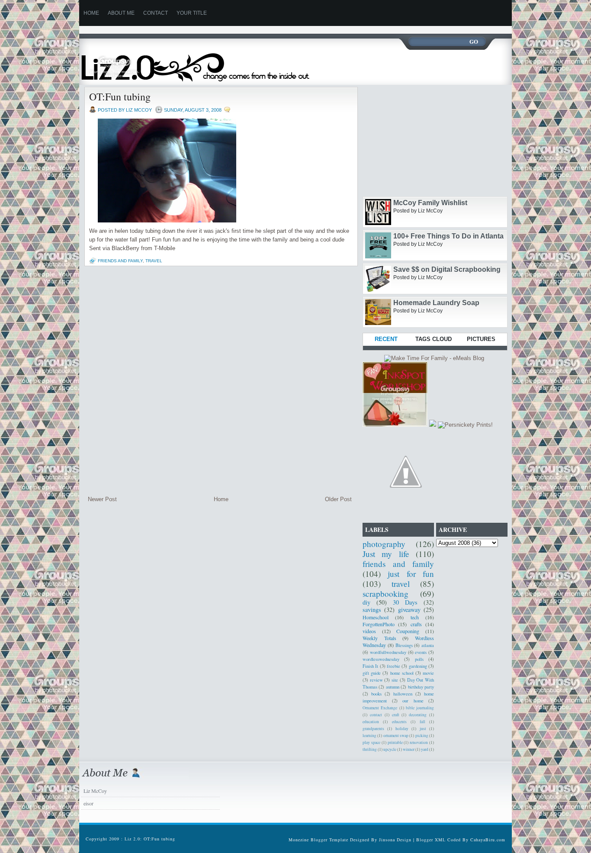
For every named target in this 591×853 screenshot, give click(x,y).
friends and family (120, 260)
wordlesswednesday (381, 659)
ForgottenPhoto (379, 624)
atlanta (427, 645)
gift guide (372, 673)
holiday (401, 728)
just (423, 728)
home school (402, 673)
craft (395, 715)
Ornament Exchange (380, 708)
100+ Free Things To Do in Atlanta (448, 236)
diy (366, 602)
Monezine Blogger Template (319, 840)
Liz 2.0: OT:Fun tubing (150, 839)
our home (413, 701)
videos (369, 631)
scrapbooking (385, 593)
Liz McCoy (95, 790)
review (376, 680)
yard (424, 749)
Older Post (338, 499)
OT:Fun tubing (120, 96)
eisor (88, 803)
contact (376, 715)
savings (372, 609)
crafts (416, 624)
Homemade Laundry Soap (436, 302)
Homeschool (376, 617)
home (91, 13)
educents (399, 721)
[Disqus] (220, 381)
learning (369, 735)
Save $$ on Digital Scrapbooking (447, 269)
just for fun (411, 573)
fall (422, 721)
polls (419, 659)
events (421, 652)
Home (221, 499)
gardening (418, 666)
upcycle (389, 749)
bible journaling (420, 708)
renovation (419, 742)
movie (428, 673)
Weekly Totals (379, 637)
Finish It (370, 666)
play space (371, 742)
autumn (392, 687)
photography (384, 543)
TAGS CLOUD (433, 339)
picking (421, 735)
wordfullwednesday (388, 652)
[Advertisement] (236, 29)
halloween (402, 694)
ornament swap (395, 735)
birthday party (421, 687)
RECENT (386, 339)
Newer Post (102, 499)
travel (153, 260)
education (371, 721)
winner (408, 749)
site (395, 680)
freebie (393, 666)
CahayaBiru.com (487, 840)
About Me (121, 13)
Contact (155, 13)
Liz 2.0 (203, 62)
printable (395, 742)
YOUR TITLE (192, 13)
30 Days (405, 602)
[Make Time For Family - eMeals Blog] (434, 358)
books (376, 694)
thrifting (370, 749)
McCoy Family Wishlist (430, 202)
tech (415, 617)
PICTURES (481, 339)
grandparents (373, 728)
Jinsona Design (395, 840)
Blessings (404, 645)
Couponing (407, 631)
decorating (418, 715)
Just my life (386, 553)
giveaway (409, 609)
